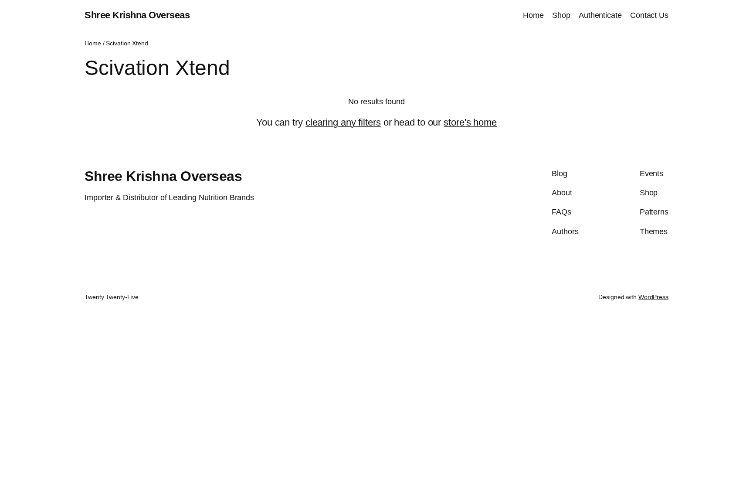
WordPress (653, 296)
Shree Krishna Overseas (137, 15)
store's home (470, 122)
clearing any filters (343, 122)
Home (93, 43)
